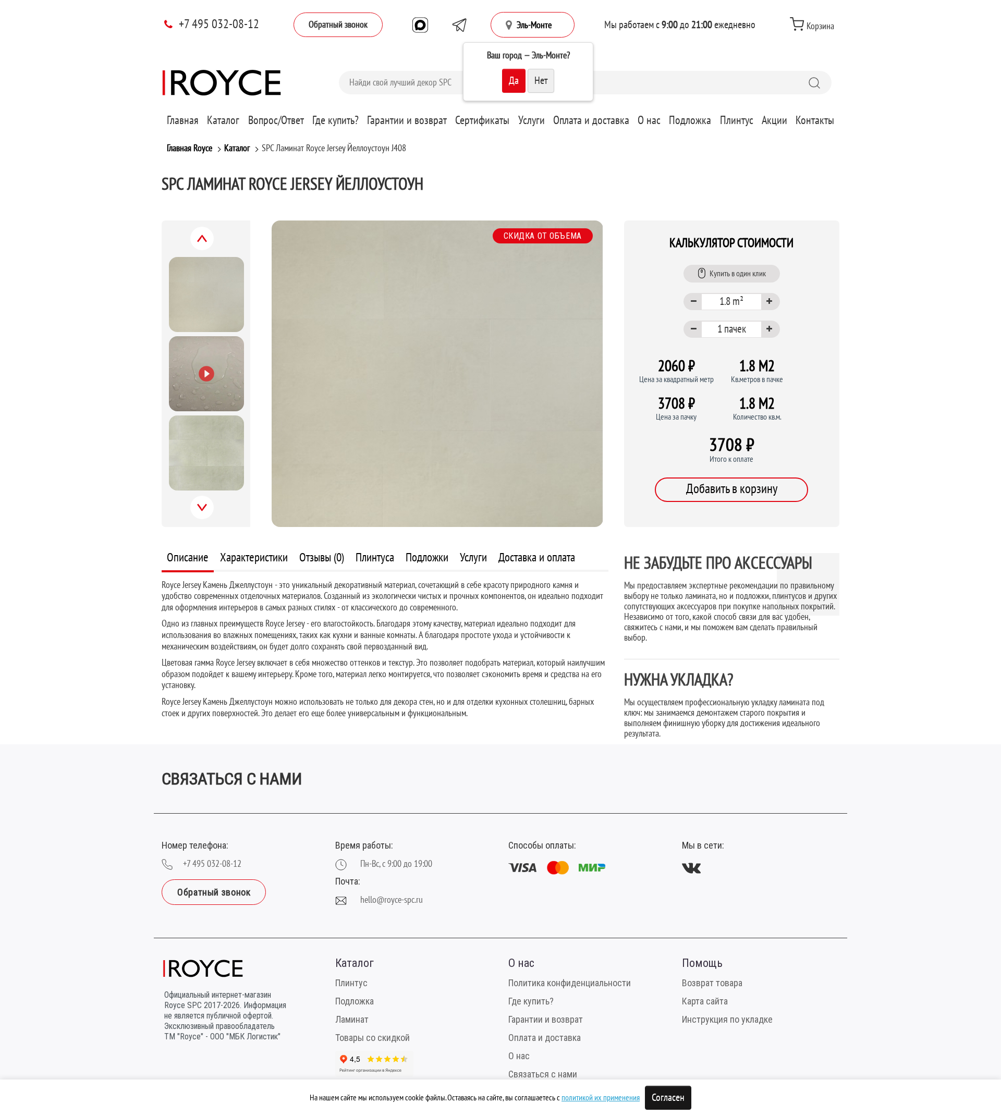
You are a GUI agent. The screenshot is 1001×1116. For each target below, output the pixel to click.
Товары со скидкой (372, 1037)
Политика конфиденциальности (569, 982)
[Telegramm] (459, 25)
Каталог (223, 120)
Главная (183, 120)
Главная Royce (189, 148)
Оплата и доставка (591, 120)
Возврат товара (712, 982)
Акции (774, 120)
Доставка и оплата (536, 557)
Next (213, 513)
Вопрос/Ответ (276, 120)
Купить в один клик (738, 273)
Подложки (427, 557)
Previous (214, 244)
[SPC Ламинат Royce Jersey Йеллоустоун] (437, 373)
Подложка (690, 120)
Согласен (668, 1098)
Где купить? (335, 120)
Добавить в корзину (731, 489)
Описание (188, 557)
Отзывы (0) (321, 557)
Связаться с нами (542, 1074)
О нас (649, 120)
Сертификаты (482, 120)
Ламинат (352, 1019)
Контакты (815, 120)
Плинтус (736, 120)
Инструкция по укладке (727, 1019)
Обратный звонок (338, 24)
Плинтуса (375, 557)
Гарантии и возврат (407, 120)
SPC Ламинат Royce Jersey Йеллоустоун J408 (334, 148)
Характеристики (254, 557)
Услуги (531, 120)
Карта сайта (705, 1001)
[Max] (420, 25)
